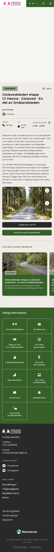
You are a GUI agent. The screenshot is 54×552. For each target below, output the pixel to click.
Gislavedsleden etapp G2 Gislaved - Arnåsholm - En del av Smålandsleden (24, 281)
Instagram (13, 470)
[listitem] (27, 203)
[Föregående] (47, 190)
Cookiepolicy (35, 547)
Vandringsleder (11, 511)
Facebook (12, 465)
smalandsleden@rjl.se (14, 452)
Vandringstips (10, 515)
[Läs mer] (49, 122)
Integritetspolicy (20, 547)
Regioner (7, 519)
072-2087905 (9, 445)
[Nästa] (47, 203)
